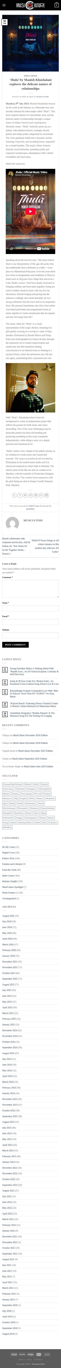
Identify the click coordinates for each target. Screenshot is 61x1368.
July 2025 (6, 990)
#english (23, 799)
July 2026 (6, 921)
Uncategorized (9, 898)
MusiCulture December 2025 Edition (35, 751)
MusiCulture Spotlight (12, 887)
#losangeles (23, 808)
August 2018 (8, 1334)
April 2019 (7, 1316)
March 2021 (8, 1288)
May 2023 (7, 1139)
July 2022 (6, 1196)
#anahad (44, 784)
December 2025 (9, 961)
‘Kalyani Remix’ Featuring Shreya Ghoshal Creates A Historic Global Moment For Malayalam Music (34, 704)
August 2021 (8, 1259)
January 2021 (8, 1299)
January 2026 (8, 956)
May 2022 (7, 1208)
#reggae (19, 818)
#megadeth (7, 813)
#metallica (19, 813)
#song (5, 823)
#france (40, 799)
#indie (20, 803)
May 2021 (7, 1276)
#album (28, 784)
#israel (41, 803)
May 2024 (7, 1070)
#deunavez (7, 799)
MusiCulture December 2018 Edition (30, 735)
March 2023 (8, 1150)
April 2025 (7, 1007)
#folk (32, 799)
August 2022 (8, 1190)
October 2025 (8, 973)
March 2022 (8, 1219)
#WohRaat (7, 827)
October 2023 (8, 1110)
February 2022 (9, 1225)
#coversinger (27, 794)
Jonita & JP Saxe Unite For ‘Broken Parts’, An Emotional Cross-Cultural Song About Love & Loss (34, 682)
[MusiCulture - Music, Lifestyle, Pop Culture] (30, 5)
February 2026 (9, 950)
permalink (30, 509)
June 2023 (7, 1133)
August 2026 (8, 916)
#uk (44, 823)
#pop (44, 813)
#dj (16, 799)
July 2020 (6, 1311)
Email (5, 616)
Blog (29, 1360)
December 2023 (9, 1099)
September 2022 (9, 1185)
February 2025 (9, 1019)
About (21, 1360)
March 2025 (8, 1013)
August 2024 (8, 1053)
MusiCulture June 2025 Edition (38, 766)
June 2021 (7, 1271)
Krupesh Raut (38, 1364)
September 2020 (9, 1305)
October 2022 (8, 1179)
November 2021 (9, 1242)
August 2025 (8, 984)
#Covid (38, 794)
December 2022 (9, 1168)
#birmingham (44, 789)
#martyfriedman (47, 808)
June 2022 (7, 1202)
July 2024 (6, 1059)
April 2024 (7, 1076)
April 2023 (7, 1145)
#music (29, 813)
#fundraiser (50, 799)
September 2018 (9, 1328)
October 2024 (8, 1042)
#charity (15, 794)
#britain (6, 794)
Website (5, 630)
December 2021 (9, 1236)
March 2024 (8, 1082)
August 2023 (8, 1122)
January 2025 (8, 1024)
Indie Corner (30, 76)
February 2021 (9, 1293)
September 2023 (9, 1116)
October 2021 (8, 1248)
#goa (5, 803)
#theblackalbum (25, 823)
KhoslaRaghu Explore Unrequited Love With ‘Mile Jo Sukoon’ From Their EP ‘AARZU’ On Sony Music (34, 693)
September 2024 (9, 1047)
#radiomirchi (8, 818)
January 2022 (8, 1230)
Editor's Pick (8, 858)
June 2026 (7, 927)
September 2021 (9, 1253)
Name (5, 603)
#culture (47, 794)
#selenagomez (31, 818)
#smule (51, 818)
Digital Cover (8, 852)
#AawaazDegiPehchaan (12, 784)
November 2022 (9, 1173)
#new (37, 813)
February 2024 (9, 1087)
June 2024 (7, 1064)
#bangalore (32, 789)
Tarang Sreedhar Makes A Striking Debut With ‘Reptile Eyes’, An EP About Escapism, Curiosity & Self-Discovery (34, 671)
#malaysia (34, 808)
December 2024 (9, 1030)
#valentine (53, 823)
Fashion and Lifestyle (12, 864)
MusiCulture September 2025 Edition (29, 758)
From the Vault (9, 870)
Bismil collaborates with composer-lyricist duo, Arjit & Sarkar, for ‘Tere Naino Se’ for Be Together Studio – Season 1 (16, 546)
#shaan (42, 818)
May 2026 (7, 933)
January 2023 (8, 1162)
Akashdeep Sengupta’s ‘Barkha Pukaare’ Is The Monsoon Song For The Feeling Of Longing (32, 714)
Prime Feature (8, 892)
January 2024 (8, 1093)
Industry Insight (9, 881)
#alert (36, 784)
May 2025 (7, 1001)
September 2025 (9, 978)
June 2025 (7, 996)
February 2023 (9, 1156)
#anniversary (8, 789)
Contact (38, 1360)
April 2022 (7, 1213)
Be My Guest (8, 847)
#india (12, 803)
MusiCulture (42, 97)
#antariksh (20, 789)
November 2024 (9, 1036)
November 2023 (9, 1104)
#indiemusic (31, 803)
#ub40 (37, 823)
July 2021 (6, 1265)
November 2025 (9, 967)
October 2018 (8, 1322)
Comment (7, 577)
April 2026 (7, 938)
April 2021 (7, 1282)
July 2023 (6, 1127)
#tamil (13, 823)
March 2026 (8, 944)
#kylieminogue (9, 808)
